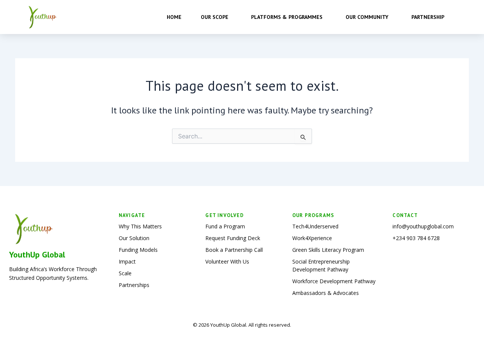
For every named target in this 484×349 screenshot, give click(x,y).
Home (174, 17)
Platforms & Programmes (287, 17)
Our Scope (214, 17)
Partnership (427, 17)
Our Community (367, 17)
